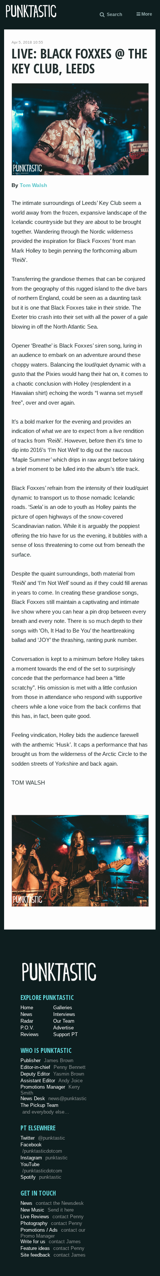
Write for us (50, 1241)
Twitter (42, 1138)
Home (26, 1007)
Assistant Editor (51, 1080)
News (26, 1014)
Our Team (63, 1021)
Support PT (65, 1034)
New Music (47, 1210)
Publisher (46, 1060)
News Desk (53, 1098)
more (146, 14)
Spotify (40, 1177)
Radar (26, 1021)
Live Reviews (52, 1216)
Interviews (64, 1014)
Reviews (29, 1034)
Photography (51, 1223)
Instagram (44, 1158)
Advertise (63, 1027)
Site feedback (53, 1255)
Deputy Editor (52, 1074)
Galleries (62, 1007)
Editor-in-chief (53, 1067)
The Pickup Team (39, 1105)
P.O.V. (27, 1027)
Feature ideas (52, 1248)
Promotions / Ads (52, 1233)
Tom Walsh (33, 185)
